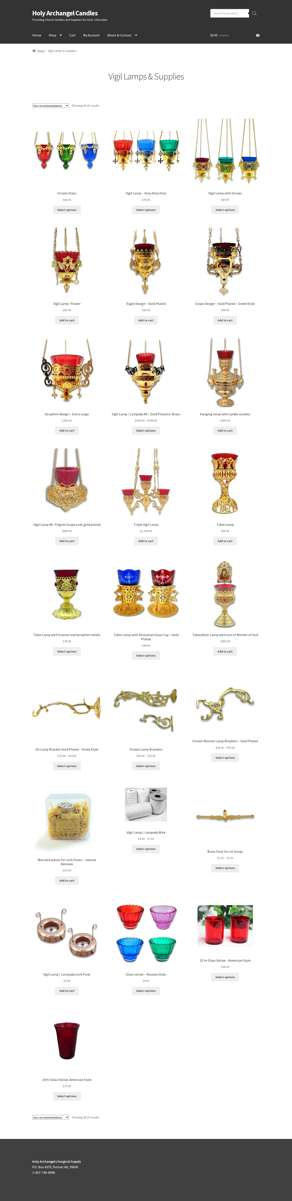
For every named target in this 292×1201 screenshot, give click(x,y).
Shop (52, 35)
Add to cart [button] (66, 320)
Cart (72, 35)
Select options (67, 210)
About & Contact (119, 35)
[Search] (254, 13)
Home (36, 35)
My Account (91, 35)
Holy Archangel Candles (65, 13)
